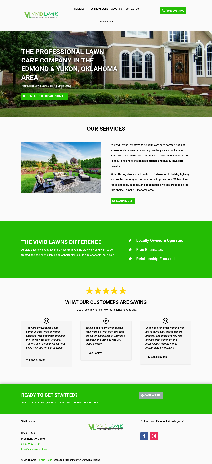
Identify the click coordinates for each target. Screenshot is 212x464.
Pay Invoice (106, 21)
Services (79, 9)
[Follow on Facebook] (144, 436)
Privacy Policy (45, 460)
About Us (116, 9)
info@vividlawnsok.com (35, 449)
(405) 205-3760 (175, 10)
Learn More (124, 200)
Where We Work (99, 9)
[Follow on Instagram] (154, 436)
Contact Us (132, 9)
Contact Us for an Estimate (46, 96)
